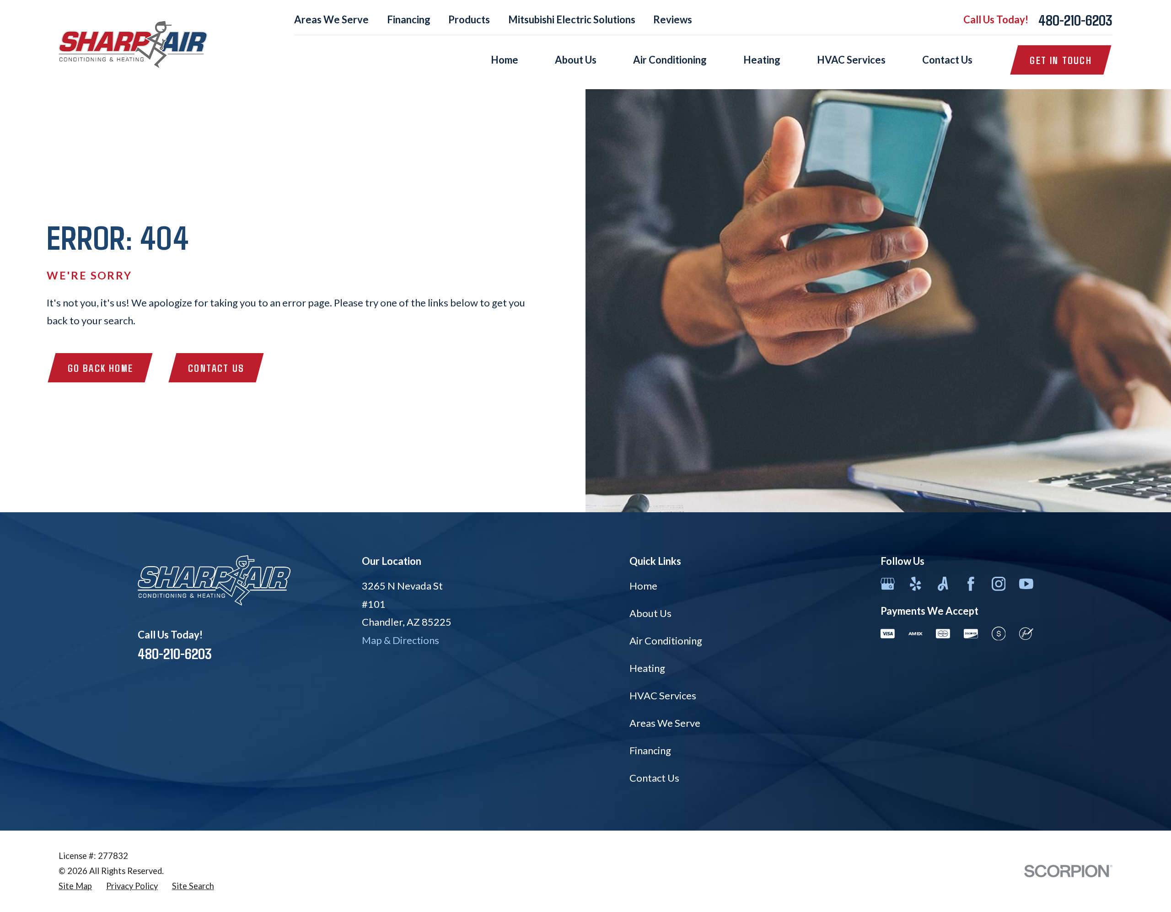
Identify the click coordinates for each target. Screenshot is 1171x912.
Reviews (672, 19)
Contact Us (216, 368)
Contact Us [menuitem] (947, 60)
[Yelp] (915, 584)
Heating (647, 668)
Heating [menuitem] (761, 60)
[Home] (133, 44)
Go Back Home (100, 368)
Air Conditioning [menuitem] (670, 60)
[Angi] (943, 584)
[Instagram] (999, 584)
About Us (650, 613)
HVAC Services (662, 695)
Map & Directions (400, 640)
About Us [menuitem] (575, 60)
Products (469, 19)
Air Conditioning (665, 640)
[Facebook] (971, 584)
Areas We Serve (331, 19)
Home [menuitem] (504, 60)
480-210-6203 (1075, 19)
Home (643, 585)
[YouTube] (1026, 584)
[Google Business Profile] (888, 584)
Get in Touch (1060, 60)
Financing (408, 19)
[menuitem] (75, 886)
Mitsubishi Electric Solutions (571, 19)
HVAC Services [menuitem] (851, 60)
